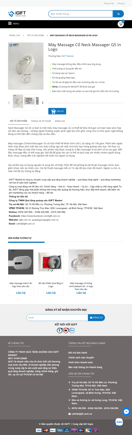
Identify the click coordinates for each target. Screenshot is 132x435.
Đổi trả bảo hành (77, 352)
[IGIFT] (17, 13)
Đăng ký (121, 3)
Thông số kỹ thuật (41, 121)
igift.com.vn (25, 219)
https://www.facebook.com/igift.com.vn (40, 216)
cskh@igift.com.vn (25, 223)
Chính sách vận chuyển (81, 357)
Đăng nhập (109, 3)
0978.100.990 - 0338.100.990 (87, 408)
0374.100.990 (111, 408)
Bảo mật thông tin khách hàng (85, 367)
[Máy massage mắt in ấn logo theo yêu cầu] (20, 262)
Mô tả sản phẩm (18, 121)
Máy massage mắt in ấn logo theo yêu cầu (20, 285)
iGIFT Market (67, 56)
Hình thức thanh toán (80, 362)
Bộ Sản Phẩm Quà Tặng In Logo (51, 285)
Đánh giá (60, 121)
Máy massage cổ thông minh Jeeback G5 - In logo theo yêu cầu (81, 286)
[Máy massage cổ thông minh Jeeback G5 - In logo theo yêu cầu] (81, 262)
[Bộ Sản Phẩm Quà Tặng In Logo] (51, 262)
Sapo (90, 423)
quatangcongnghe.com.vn (45, 219)
